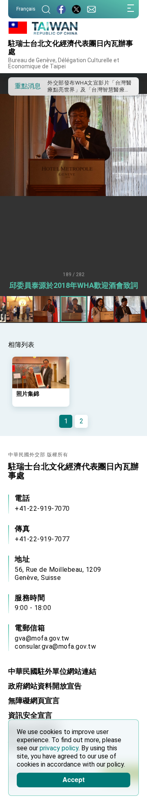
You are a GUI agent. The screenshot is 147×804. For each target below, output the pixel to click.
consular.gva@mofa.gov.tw (55, 646)
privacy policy (59, 748)
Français (26, 9)
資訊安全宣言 (30, 715)
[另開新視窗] (61, 9)
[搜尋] (46, 9)
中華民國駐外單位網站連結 (52, 671)
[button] (20, 86)
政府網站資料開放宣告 (45, 686)
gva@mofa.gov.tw (42, 638)
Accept (73, 779)
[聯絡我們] (91, 9)
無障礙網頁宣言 (34, 700)
